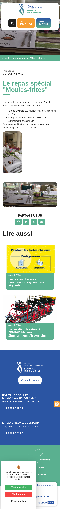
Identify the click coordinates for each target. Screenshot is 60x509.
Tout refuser (18, 494)
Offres (26, 23)
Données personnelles (38, 496)
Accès (43, 23)
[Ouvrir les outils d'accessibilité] (57, 404)
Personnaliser (18, 501)
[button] (18, 222)
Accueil (5, 58)
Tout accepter (18, 487)
